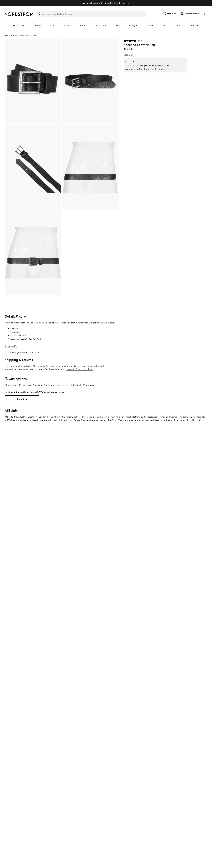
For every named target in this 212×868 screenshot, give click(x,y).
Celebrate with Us (120, 2)
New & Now (18, 25)
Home (150, 25)
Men (52, 25)
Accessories (101, 25)
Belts (34, 35)
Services (194, 25)
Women (37, 25)
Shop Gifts (22, 398)
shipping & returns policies (79, 369)
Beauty (67, 25)
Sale (179, 25)
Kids (118, 25)
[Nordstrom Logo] (19, 14)
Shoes (83, 25)
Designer (133, 25)
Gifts (165, 25)
